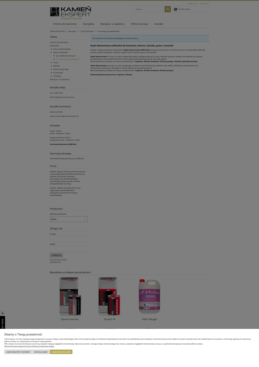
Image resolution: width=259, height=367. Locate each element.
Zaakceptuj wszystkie (61, 352)
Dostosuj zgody (40, 352)
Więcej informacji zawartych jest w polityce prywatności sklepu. (29, 346)
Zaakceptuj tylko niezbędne (18, 352)
